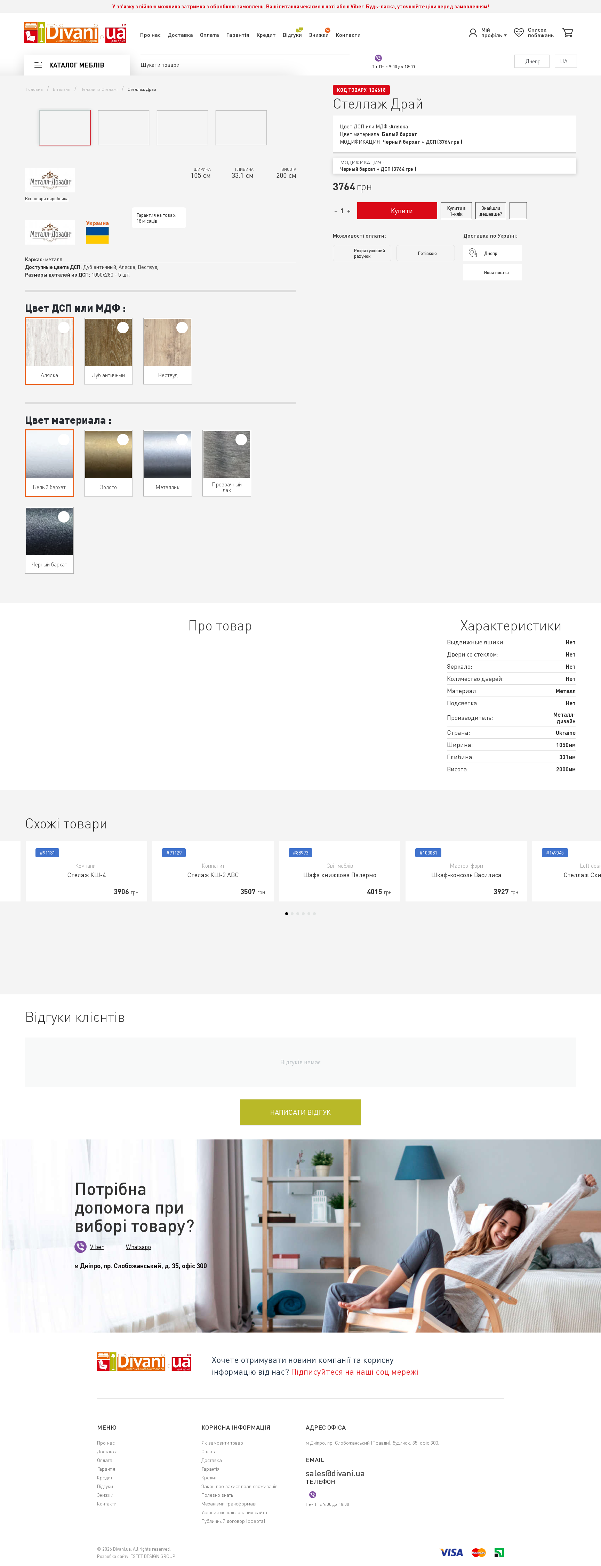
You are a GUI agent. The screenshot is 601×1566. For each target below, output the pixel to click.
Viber (97, 1246)
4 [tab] (303, 913)
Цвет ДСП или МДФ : (75, 307)
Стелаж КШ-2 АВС (213, 875)
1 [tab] (286, 913)
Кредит (266, 34)
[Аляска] (64, 327)
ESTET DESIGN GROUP (152, 1556)
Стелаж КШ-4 (86, 875)
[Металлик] (182, 439)
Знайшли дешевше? (490, 211)
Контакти (348, 34)
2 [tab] (292, 913)
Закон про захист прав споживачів (239, 1486)
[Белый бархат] (64, 439)
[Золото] (123, 439)
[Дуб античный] (123, 327)
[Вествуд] (182, 327)
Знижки (319, 34)
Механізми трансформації (229, 1504)
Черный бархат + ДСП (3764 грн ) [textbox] (378, 169)
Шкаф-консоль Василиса (466, 875)
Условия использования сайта (234, 1512)
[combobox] (454, 166)
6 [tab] (314, 913)
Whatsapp (138, 1246)
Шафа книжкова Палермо (339, 875)
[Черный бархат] (64, 517)
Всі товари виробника (47, 198)
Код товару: (352, 90)
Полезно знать (217, 1495)
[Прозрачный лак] (241, 439)
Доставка (180, 34)
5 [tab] (308, 913)
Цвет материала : (68, 419)
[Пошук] (344, 65)
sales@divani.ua (335, 1473)
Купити (402, 210)
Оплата (209, 34)
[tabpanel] (86, 871)
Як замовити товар (222, 1443)
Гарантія (237, 34)
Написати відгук (300, 1112)
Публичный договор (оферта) (233, 1521)
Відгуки (292, 34)
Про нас (150, 34)
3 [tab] (297, 913)
